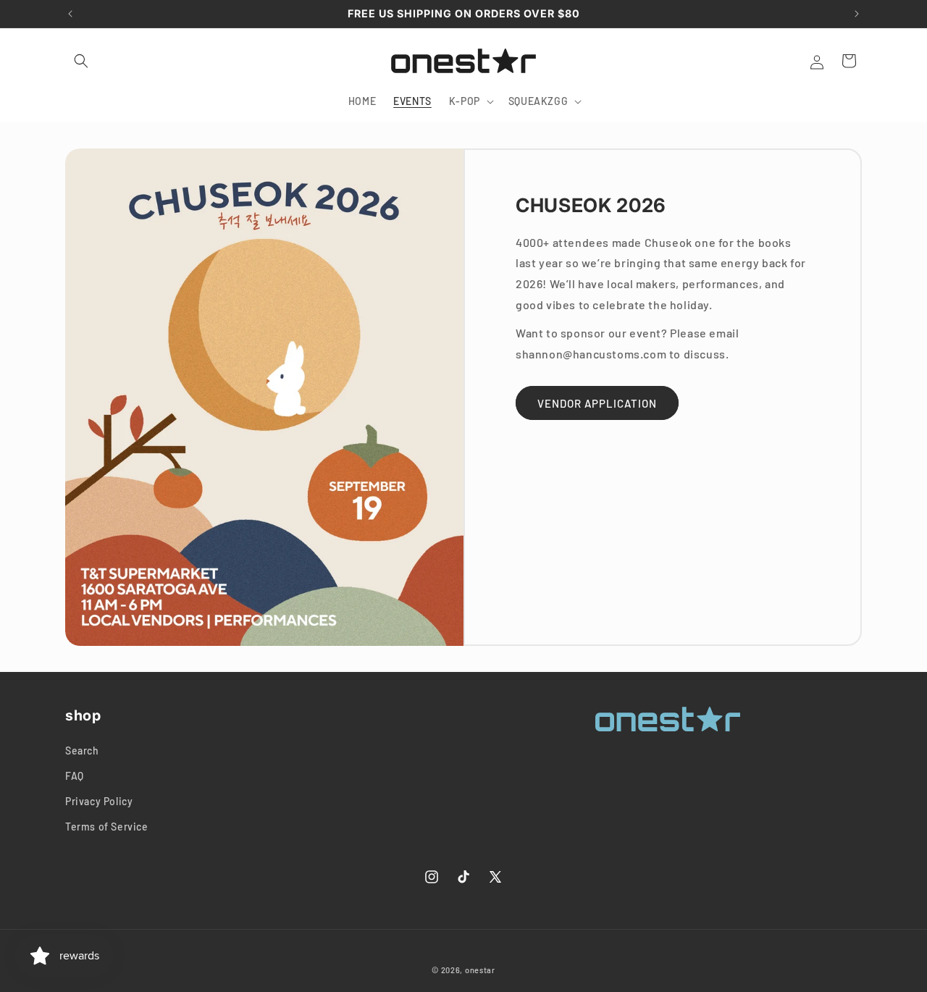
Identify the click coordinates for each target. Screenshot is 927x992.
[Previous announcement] (70, 14)
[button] (81, 61)
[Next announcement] (857, 14)
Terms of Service (106, 826)
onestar (480, 970)
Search (82, 750)
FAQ (74, 776)
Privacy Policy (99, 801)
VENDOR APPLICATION (597, 403)
